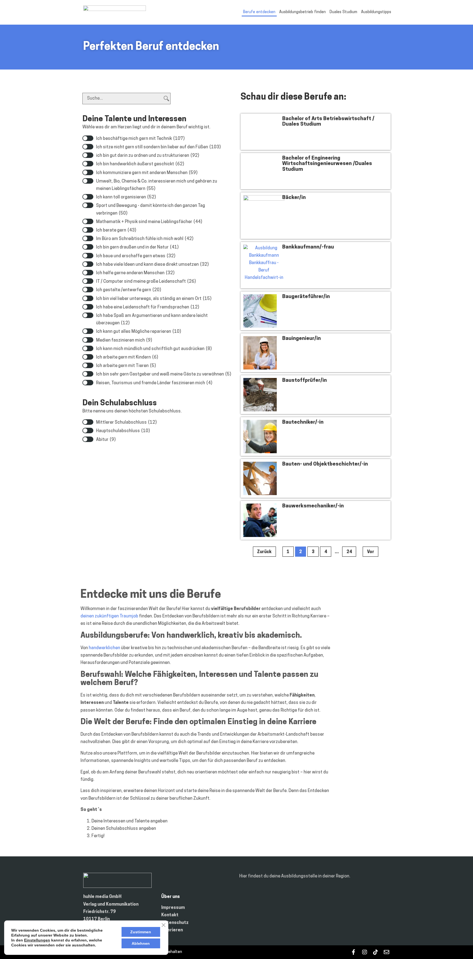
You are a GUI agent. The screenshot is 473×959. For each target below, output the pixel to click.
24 (351, 550)
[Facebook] (353, 952)
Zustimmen (140, 932)
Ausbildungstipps (376, 12)
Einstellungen (37, 940)
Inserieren (172, 930)
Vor (370, 552)
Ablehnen (141, 943)
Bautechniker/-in (303, 422)
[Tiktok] (375, 952)
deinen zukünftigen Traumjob (109, 616)
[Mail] (386, 952)
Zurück (264, 552)
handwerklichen (104, 648)
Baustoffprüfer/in (304, 380)
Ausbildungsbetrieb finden (302, 12)
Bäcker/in (294, 197)
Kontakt (169, 915)
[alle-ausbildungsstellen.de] (114, 10)
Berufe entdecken (259, 12)
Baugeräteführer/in (306, 296)
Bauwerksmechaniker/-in (313, 506)
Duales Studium (343, 12)
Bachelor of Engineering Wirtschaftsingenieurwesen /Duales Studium (327, 164)
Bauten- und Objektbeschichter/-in (325, 464)
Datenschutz (175, 923)
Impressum (173, 908)
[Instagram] (364, 952)
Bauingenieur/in (301, 338)
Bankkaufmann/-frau (308, 247)
